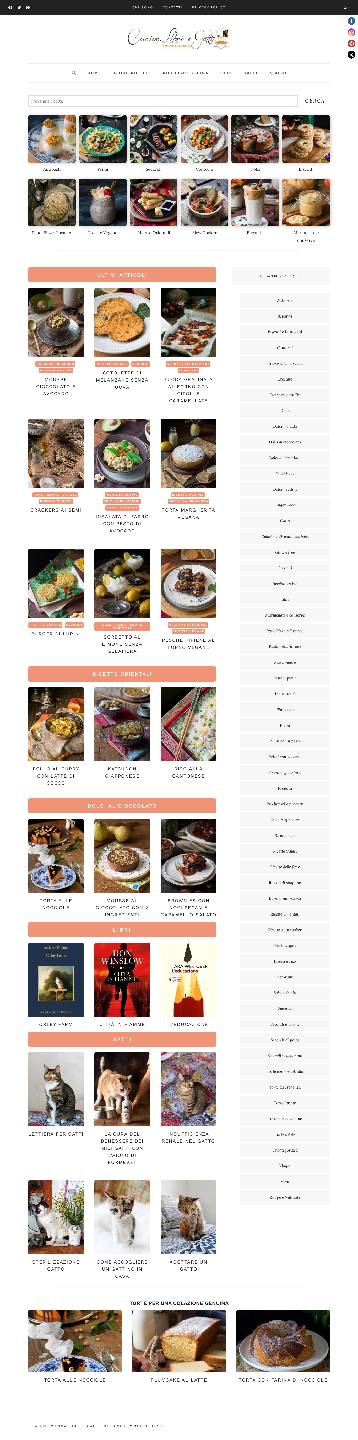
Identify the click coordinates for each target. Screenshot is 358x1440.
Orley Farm (56, 1024)
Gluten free (285, 552)
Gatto (251, 73)
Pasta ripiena (285, 678)
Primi (285, 725)
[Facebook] (10, 8)
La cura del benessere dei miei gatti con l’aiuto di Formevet (122, 1148)
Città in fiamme (122, 1024)
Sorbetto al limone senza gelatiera (122, 644)
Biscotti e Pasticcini (285, 331)
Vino (285, 1181)
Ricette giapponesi (285, 898)
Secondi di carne (285, 1024)
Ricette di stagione (285, 882)
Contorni (188, 370)
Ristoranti (285, 977)
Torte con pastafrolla (285, 1071)
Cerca (315, 101)
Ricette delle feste (285, 866)
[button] (74, 73)
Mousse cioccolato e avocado (56, 386)
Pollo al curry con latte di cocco (56, 776)
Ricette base (285, 835)
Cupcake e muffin (285, 394)
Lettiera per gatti (56, 1134)
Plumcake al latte (179, 1380)
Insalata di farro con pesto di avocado (122, 523)
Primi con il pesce (285, 740)
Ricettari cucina (186, 73)
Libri (226, 73)
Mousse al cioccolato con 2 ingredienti (122, 907)
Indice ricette (132, 73)
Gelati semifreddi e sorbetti (122, 626)
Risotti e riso (285, 961)
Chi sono (142, 7)
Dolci (285, 410)
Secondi (140, 364)
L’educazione (188, 1024)
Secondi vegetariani (188, 364)
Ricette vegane (56, 370)
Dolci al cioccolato (285, 442)
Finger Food (284, 504)
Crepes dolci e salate (285, 363)
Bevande (285, 316)
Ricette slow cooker (285, 929)
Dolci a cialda (285, 426)
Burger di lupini (56, 633)
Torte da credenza (188, 501)
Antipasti (285, 300)
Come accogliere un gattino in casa (122, 1269)
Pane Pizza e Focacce (55, 494)
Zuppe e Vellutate (285, 1197)
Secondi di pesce (285, 1039)
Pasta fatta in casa (285, 646)
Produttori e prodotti (285, 803)
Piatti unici (285, 693)
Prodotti (285, 788)
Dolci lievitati (285, 489)
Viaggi (278, 73)
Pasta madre (285, 662)
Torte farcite (285, 1102)
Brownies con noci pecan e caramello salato (188, 907)
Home (94, 73)
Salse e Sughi (285, 992)
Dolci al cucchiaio (55, 364)
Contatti (173, 7)
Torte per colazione (285, 1118)
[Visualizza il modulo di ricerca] (345, 8)
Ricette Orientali (285, 914)
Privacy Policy (209, 7)
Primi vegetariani (122, 501)
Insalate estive (122, 494)
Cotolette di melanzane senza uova (122, 380)
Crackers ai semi (56, 510)
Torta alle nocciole (75, 1380)
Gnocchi (285, 567)
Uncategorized (285, 1150)
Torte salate (285, 1134)
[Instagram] (28, 8)
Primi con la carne (285, 756)
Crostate (285, 379)
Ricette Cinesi (285, 851)
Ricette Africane (285, 819)
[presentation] (56, 322)
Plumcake (285, 709)
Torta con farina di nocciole (283, 1380)
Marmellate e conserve (285, 615)
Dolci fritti (285, 473)
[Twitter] (19, 8)
